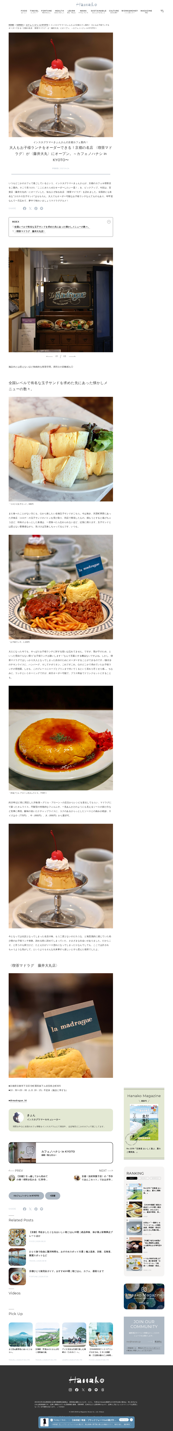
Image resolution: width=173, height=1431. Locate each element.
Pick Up (16, 1314)
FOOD (55, 168)
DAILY (132, 1178)
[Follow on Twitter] (83, 1390)
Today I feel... (60, 1420)
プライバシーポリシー (151, 1348)
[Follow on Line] (96, 1390)
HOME (11, 25)
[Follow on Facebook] (77, 1390)
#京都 (52, 1196)
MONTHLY (155, 1178)
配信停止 (158, 1342)
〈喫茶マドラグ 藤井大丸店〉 (30, 231)
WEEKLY (144, 1178)
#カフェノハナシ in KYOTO (26, 1196)
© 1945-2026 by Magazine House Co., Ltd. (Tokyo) (86, 1412)
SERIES (20, 25)
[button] (49, 356)
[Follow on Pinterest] (89, 1390)
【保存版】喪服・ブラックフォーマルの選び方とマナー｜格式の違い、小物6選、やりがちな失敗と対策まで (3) (93, 1420)
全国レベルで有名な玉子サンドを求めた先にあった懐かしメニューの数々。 (52, 227)
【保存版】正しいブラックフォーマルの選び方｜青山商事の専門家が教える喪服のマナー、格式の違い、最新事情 (66, 1424)
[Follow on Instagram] (70, 1390)
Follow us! (144, 1303)
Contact (61, 1407)
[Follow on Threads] (102, 1390)
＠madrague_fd (18, 1100)
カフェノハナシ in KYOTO (37, 25)
